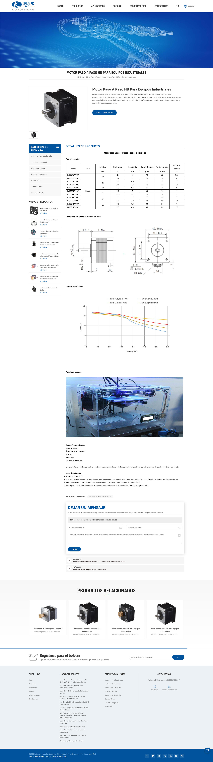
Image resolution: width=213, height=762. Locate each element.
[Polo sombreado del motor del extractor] (34, 232)
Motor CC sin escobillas (113, 695)
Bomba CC (108, 706)
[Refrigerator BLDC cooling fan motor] (34, 210)
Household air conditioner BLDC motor (49, 221)
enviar (178, 657)
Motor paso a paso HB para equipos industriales (97, 520)
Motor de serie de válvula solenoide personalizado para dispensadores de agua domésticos (73, 715)
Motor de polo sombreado (41, 156)
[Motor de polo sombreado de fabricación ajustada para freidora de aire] (34, 277)
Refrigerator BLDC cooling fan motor (49, 210)
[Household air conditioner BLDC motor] (34, 222)
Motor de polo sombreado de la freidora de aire (74, 692)
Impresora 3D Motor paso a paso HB (100, 496)
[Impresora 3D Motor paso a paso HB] (48, 613)
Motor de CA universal (112, 684)
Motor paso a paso (93, 77)
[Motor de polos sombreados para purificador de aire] (34, 266)
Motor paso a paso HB (113, 687)
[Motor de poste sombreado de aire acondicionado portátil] (34, 243)
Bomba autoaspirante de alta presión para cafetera (73, 736)
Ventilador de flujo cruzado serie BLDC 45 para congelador (74, 703)
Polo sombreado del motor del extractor (49, 232)
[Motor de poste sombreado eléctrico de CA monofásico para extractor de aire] (34, 255)
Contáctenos (161, 6)
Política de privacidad (58, 757)
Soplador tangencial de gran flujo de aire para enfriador (74, 709)
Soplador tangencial (39, 162)
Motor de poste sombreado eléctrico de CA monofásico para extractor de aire (49, 255)
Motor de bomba (37, 193)
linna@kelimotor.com (165, 693)
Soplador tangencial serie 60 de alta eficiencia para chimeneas (72, 698)
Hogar (60, 6)
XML (31, 757)
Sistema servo (36, 187)
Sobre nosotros (138, 6)
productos (77, 6)
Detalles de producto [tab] (83, 146)
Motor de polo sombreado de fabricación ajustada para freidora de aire (49, 278)
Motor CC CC (36, 181)
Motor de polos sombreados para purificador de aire (49, 266)
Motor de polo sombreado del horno (49, 289)
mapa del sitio (39, 757)
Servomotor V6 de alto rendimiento (72, 741)
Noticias (117, 6)
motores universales (39, 174)
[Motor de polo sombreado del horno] (34, 289)
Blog (47, 757)
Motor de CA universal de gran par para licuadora (73, 722)
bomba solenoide (111, 691)
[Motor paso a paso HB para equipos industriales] (87, 613)
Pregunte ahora (105, 112)
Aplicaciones (98, 6)
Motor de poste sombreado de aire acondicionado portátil (49, 244)
